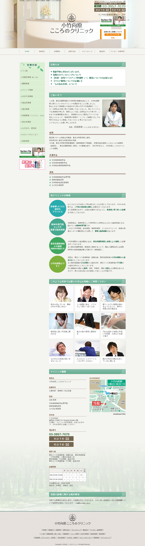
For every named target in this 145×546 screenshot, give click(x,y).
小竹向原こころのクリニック (70, 544)
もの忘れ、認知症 (72, 537)
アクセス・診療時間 (117, 51)
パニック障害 (74, 534)
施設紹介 (102, 51)
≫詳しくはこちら (83, 503)
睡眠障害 (66, 534)
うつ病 (43, 534)
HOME (45, 530)
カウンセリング (87, 51)
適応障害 (102, 534)
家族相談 (96, 537)
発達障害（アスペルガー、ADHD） (45, 537)
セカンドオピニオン (85, 537)
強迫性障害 (93, 534)
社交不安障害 (84, 534)
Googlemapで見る (119, 414)
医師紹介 (42, 51)
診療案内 (57, 51)
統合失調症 (61, 537)
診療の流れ (72, 51)
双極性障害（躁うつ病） (54, 534)
